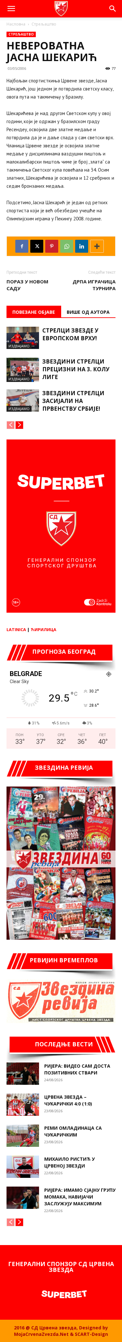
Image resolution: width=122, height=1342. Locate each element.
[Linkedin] (81, 246)
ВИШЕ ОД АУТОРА (88, 312)
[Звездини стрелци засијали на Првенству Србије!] (23, 400)
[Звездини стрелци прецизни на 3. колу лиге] (23, 370)
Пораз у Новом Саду (27, 284)
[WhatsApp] (66, 246)
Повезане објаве (33, 312)
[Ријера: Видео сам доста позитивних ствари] (23, 1073)
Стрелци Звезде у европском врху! (70, 334)
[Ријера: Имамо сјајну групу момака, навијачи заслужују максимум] (23, 1198)
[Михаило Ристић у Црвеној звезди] (23, 1167)
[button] (11, 8)
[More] (97, 246)
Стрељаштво (44, 24)
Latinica (16, 629)
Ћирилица (43, 629)
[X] (36, 246)
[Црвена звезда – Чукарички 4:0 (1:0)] (23, 1105)
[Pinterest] (51, 246)
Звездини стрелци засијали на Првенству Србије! (73, 400)
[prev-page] (11, 425)
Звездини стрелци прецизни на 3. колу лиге (75, 369)
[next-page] (19, 425)
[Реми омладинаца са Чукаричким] (23, 1136)
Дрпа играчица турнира (94, 284)
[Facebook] (21, 246)
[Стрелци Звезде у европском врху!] (23, 338)
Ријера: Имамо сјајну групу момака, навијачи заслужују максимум (79, 1197)
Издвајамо (19, 345)
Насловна (16, 24)
